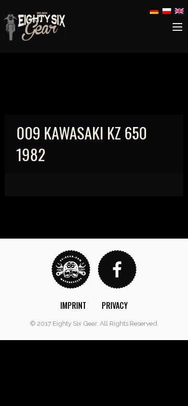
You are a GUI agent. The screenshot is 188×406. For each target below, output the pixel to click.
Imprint (73, 305)
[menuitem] (73, 305)
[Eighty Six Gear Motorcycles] (35, 25)
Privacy (115, 305)
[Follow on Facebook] (117, 268)
